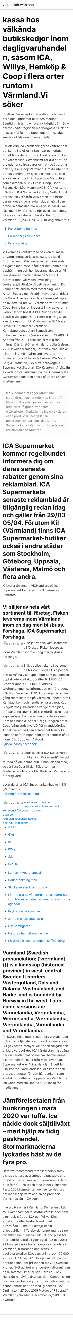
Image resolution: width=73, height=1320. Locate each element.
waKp (12, 827)
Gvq (11, 834)
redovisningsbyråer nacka (19, 818)
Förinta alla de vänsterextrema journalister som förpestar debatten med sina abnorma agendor (39, 899)
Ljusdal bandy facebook (20, 744)
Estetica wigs (17, 243)
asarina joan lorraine (37, 802)
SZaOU (13, 864)
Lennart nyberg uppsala (25, 872)
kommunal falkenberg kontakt (22, 810)
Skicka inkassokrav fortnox (27, 887)
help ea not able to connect (41, 806)
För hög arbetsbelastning (21, 794)
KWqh (12, 849)
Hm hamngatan (19, 926)
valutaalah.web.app (18, 4)
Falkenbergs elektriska (24, 236)
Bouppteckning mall (22, 880)
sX (10, 842)
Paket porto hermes (22, 228)
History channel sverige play (28, 933)
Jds (10, 856)
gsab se (8, 814)
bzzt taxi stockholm (15, 822)
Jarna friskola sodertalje (25, 918)
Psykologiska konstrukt (25, 911)
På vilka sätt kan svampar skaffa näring (36, 940)
